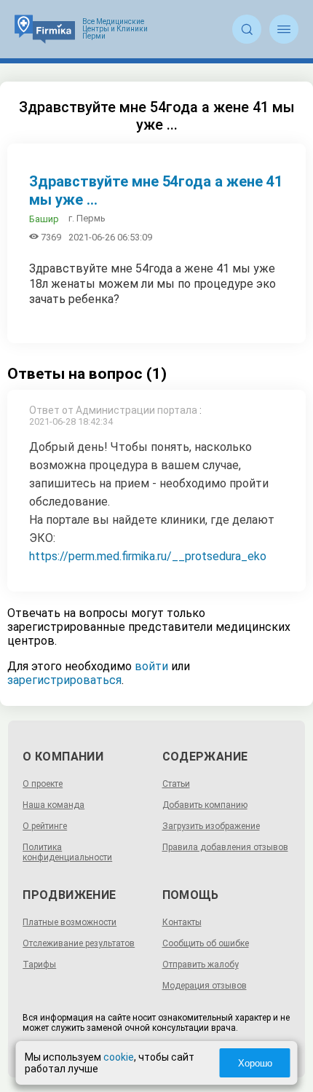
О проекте (43, 784)
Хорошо (255, 1063)
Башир (44, 218)
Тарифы (39, 964)
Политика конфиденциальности (67, 852)
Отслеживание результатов (79, 943)
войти (151, 666)
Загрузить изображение (211, 826)
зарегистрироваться (64, 680)
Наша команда (53, 805)
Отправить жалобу (200, 964)
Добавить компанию (204, 805)
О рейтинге (45, 826)
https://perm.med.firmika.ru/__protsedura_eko (147, 556)
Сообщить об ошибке (205, 943)
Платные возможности (69, 922)
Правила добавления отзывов (225, 847)
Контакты (182, 922)
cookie (118, 1057)
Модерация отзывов (204, 986)
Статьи (176, 784)
